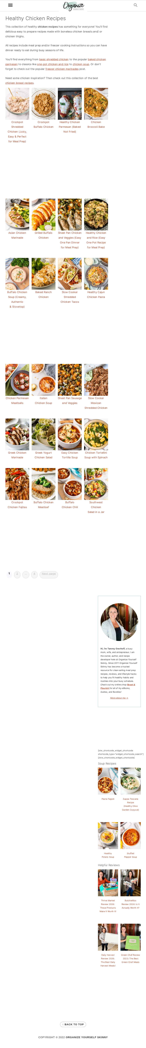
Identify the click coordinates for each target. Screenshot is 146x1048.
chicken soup (81, 64)
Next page (49, 573)
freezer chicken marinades (62, 68)
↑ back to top (73, 1024)
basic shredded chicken (54, 59)
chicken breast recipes (19, 82)
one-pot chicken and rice (52, 64)
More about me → (119, 698)
